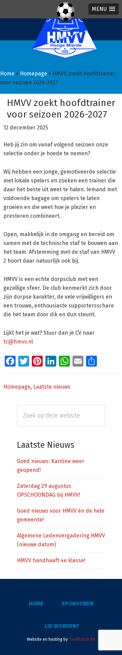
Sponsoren (77, 603)
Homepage (16, 387)
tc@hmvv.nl (18, 341)
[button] (103, 9)
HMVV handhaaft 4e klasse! (51, 560)
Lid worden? (62, 626)
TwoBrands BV (82, 639)
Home (36, 603)
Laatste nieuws (51, 387)
